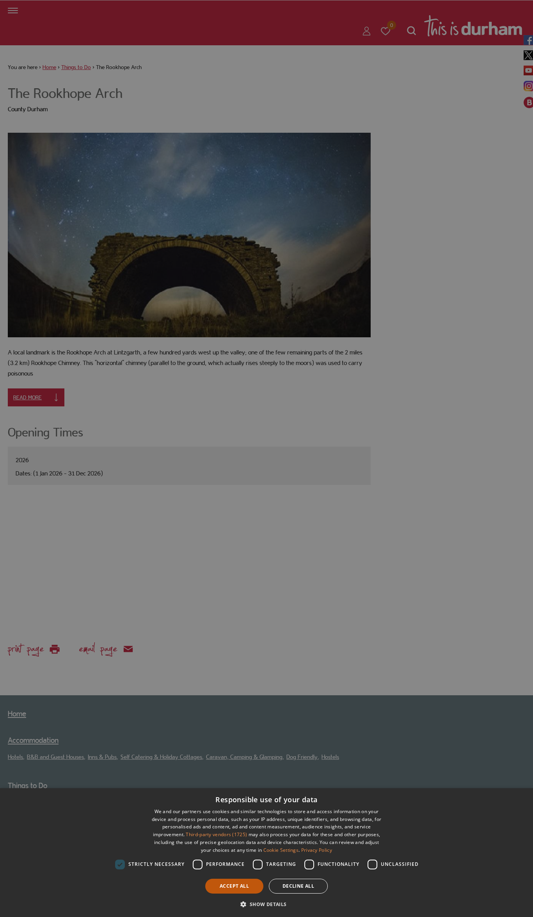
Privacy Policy (316, 850)
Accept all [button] (234, 886)
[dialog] (266, 852)
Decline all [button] (298, 886)
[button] (266, 903)
